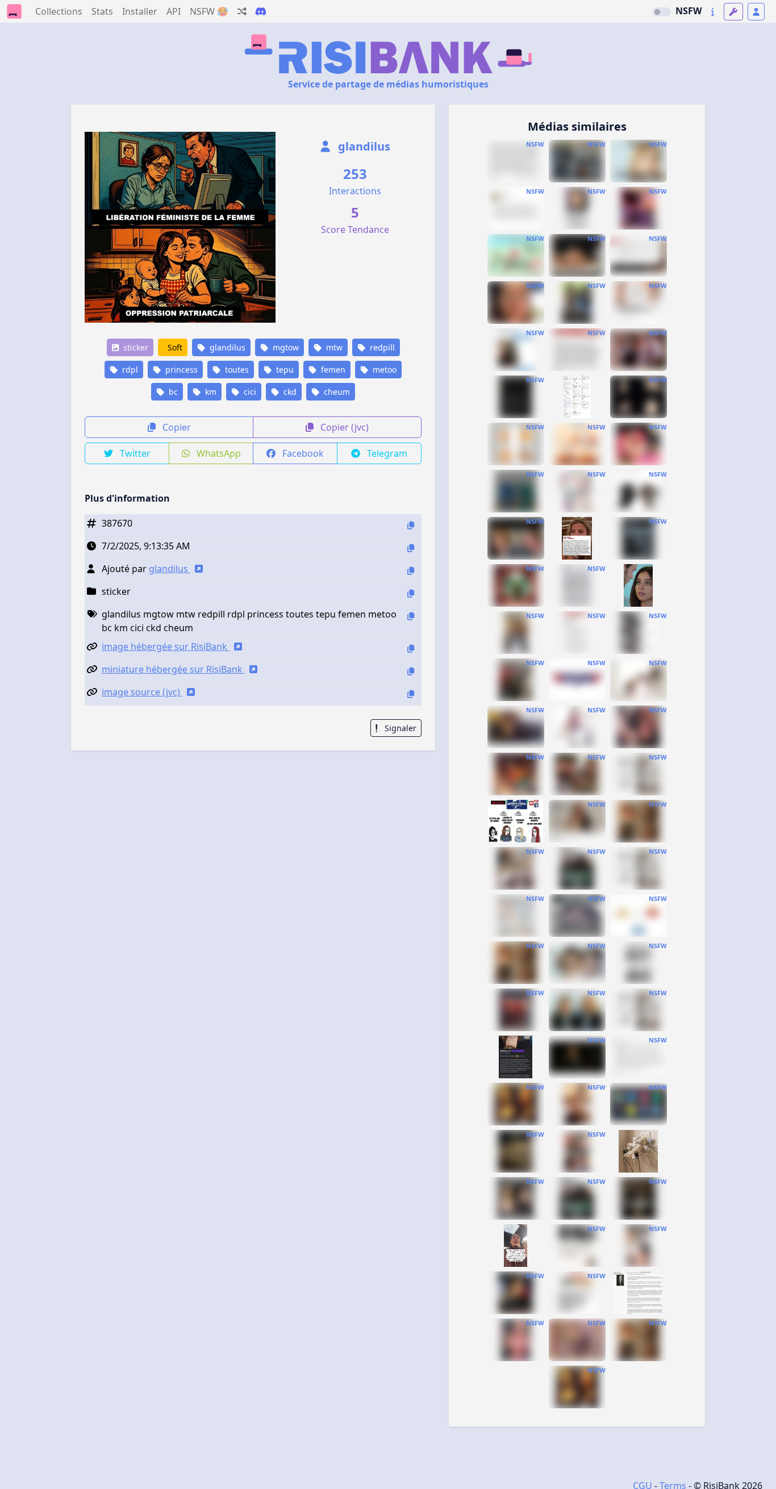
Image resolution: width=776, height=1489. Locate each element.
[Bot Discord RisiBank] (260, 11)
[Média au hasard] (242, 11)
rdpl (129, 369)
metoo (383, 369)
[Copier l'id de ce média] (410, 525)
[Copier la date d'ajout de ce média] (410, 548)
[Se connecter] (756, 11)
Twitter (134, 453)
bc (172, 391)
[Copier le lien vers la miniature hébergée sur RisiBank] (410, 671)
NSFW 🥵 (209, 11)
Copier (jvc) (343, 427)
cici (248, 391)
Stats (102, 11)
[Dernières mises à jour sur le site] (712, 11)
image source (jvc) (142, 692)
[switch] (662, 11)
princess (180, 369)
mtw (333, 347)
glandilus (362, 146)
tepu (284, 369)
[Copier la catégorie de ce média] (410, 593)
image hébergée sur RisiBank (166, 646)
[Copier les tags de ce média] (410, 616)
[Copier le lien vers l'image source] (410, 694)
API (173, 11)
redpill (381, 347)
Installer (139, 11)
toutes (236, 369)
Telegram (386, 453)
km (209, 391)
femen (332, 369)
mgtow (284, 347)
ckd (289, 391)
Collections (58, 11)
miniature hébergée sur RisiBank (173, 669)
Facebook (302, 453)
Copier (175, 427)
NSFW (688, 11)
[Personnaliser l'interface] (733, 11)
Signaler (399, 728)
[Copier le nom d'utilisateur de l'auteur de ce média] (410, 570)
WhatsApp (217, 453)
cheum (336, 391)
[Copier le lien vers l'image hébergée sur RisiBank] (410, 648)
